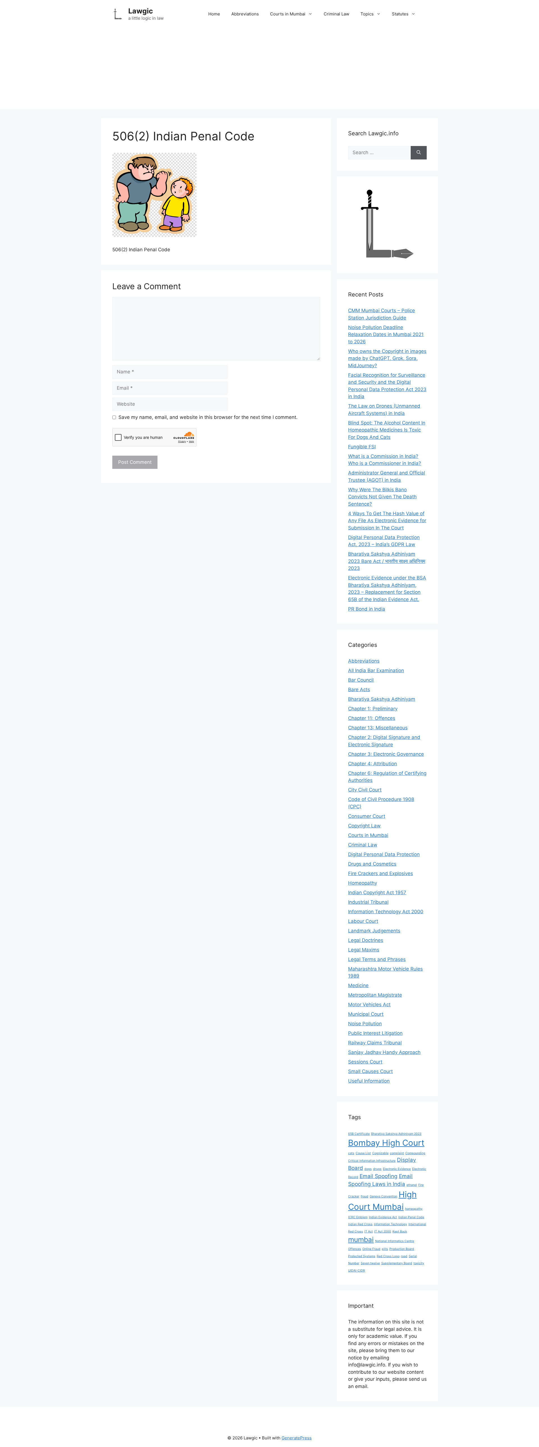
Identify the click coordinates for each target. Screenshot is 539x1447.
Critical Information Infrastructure (372, 1161)
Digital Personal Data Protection (384, 854)
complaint (397, 1153)
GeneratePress (297, 1438)
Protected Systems (361, 1256)
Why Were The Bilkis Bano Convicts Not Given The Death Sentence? (382, 497)
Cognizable (380, 1153)
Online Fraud (371, 1249)
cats (351, 1153)
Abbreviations (245, 14)
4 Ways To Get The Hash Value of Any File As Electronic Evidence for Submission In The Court (387, 521)
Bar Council (361, 680)
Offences (354, 1249)
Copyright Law (364, 826)
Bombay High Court (386, 1143)
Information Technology (390, 1224)
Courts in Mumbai (287, 14)
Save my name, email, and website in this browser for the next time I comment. (208, 417)
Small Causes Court (370, 1071)
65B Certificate (359, 1134)
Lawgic (140, 11)
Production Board (401, 1249)
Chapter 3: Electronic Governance (386, 754)
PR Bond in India (366, 609)
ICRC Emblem (357, 1217)
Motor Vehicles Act (369, 1004)
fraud (364, 1196)
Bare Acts (359, 689)
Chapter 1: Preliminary (373, 708)
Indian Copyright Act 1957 (377, 892)
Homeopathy (362, 883)
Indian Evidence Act (383, 1217)
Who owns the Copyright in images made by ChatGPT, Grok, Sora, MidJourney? (387, 358)
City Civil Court (365, 790)
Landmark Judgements (374, 931)
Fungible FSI (362, 446)
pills (385, 1249)
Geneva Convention (383, 1196)
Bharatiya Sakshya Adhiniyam (381, 699)
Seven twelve (370, 1263)
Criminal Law (336, 14)
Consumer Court (366, 816)
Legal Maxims (363, 950)
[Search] (419, 152)
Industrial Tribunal (368, 902)
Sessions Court (365, 1062)
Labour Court (363, 921)
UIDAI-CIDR (356, 1270)
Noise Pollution (365, 1023)
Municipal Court (365, 1014)
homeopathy (413, 1209)
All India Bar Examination (376, 670)
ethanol (411, 1185)
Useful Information (369, 1081)
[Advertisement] (269, 70)
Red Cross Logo (388, 1256)
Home (214, 14)
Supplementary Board (396, 1263)
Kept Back (399, 1231)
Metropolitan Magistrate (375, 995)
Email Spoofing (379, 1176)
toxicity (419, 1263)
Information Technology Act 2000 (385, 911)
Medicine (358, 985)
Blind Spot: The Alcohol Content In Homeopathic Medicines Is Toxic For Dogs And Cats (386, 430)
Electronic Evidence (397, 1169)
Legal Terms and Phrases (377, 959)
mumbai (361, 1239)
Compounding (415, 1153)
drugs (377, 1169)
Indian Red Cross (360, 1224)
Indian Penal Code (411, 1217)
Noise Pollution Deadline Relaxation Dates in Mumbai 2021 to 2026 (386, 334)
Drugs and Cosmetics (372, 864)
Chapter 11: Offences (371, 718)
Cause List (363, 1153)
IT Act (368, 1231)
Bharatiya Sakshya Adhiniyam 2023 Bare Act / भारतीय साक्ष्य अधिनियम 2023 (386, 561)
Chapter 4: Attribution (372, 763)
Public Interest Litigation (375, 1033)
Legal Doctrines (365, 940)
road (404, 1256)
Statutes (400, 14)
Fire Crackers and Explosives (380, 873)
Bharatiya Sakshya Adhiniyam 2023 (396, 1134)
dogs (368, 1169)
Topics (367, 14)
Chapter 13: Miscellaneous (378, 728)
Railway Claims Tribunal (375, 1043)
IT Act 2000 (382, 1231)
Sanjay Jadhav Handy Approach (384, 1052)
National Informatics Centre (394, 1241)
